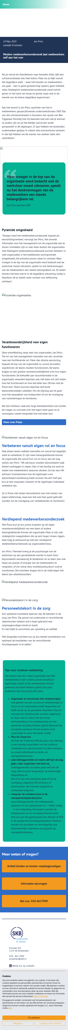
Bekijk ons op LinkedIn (23, 965)
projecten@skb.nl (17, 958)
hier (10, 1008)
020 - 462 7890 (16, 956)
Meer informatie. (41, 996)
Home (6, 4)
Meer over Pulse (12, 422)
